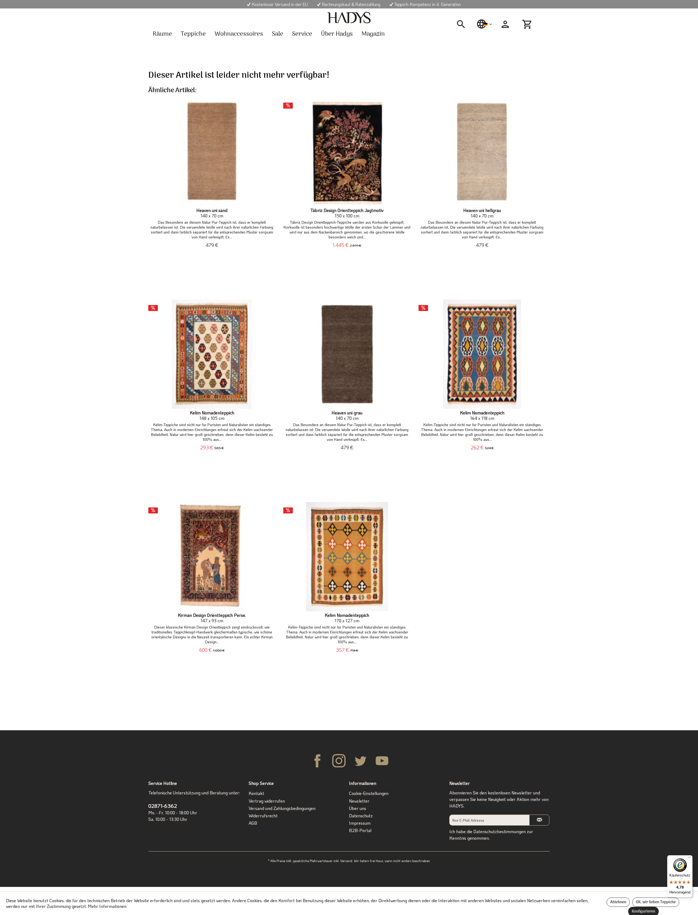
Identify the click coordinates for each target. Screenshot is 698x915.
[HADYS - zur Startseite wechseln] (349, 17)
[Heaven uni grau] (347, 354)
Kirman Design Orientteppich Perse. (212, 617)
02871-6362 (162, 805)
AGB (253, 823)
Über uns (357, 808)
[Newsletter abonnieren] (539, 820)
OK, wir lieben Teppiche (656, 902)
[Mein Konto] (505, 24)
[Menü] (689, 858)
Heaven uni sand (211, 213)
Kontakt (256, 793)
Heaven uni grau (347, 415)
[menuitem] (463, 24)
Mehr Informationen (107, 906)
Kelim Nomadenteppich (212, 415)
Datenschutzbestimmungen (499, 831)
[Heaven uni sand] (212, 151)
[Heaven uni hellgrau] (482, 151)
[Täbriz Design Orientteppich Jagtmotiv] (347, 151)
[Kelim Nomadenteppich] (212, 354)
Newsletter (359, 801)
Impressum (360, 823)
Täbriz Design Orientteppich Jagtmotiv (347, 213)
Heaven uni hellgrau (482, 213)
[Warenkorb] (528, 24)
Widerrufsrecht (263, 815)
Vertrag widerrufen (267, 801)
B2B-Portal (360, 830)
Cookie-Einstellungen (369, 793)
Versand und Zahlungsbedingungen (282, 808)
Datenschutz (361, 815)
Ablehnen (618, 902)
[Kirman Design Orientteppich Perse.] (212, 556)
